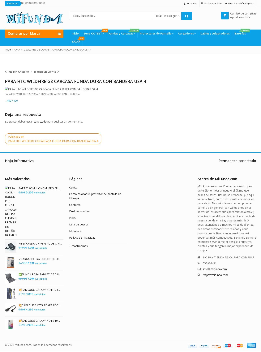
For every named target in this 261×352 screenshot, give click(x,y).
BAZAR (77, 40)
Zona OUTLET (94, 32)
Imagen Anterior (18, 71)
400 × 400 (12, 100)
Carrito (73, 187)
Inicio (75, 33)
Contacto (75, 205)
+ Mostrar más (78, 246)
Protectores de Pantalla (156, 33)
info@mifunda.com (215, 269)
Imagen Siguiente (44, 71)
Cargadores (186, 33)
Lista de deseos (79, 224)
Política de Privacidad (82, 237)
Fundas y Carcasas (123, 32)
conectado (40, 121)
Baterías (241, 32)
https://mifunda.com (215, 275)
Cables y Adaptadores (215, 33)
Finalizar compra (79, 211)
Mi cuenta (75, 231)
